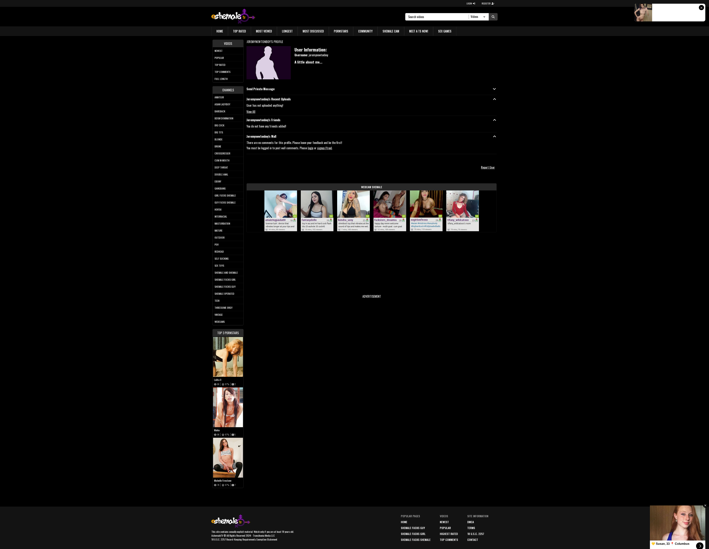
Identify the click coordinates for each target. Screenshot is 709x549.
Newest (218, 51)
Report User (488, 167)
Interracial (221, 216)
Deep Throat (221, 167)
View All (250, 111)
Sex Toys (219, 265)
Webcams (220, 321)
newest (444, 522)
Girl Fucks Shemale (225, 195)
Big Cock (219, 125)
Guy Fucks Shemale (225, 202)
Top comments (222, 72)
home (404, 522)
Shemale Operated (224, 293)
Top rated (220, 65)
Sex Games (444, 31)
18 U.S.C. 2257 (475, 534)
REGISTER (486, 3)
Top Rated (239, 31)
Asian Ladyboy (222, 104)
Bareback (220, 111)
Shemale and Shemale (226, 272)
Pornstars (341, 31)
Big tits (219, 132)
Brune (218, 146)
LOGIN (469, 3)
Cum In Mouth (222, 160)
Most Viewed (264, 31)
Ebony (218, 181)
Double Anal (221, 174)
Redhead (219, 251)
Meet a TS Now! (418, 31)
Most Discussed (313, 31)
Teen (217, 300)
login (310, 148)
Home (219, 31)
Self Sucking (222, 258)
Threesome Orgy (223, 307)
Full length (221, 79)
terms (471, 528)
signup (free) (324, 148)
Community (365, 31)
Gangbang (220, 188)
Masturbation (222, 223)
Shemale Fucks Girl (225, 279)
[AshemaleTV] (233, 17)
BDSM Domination (224, 118)
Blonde (218, 139)
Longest (287, 31)
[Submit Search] (493, 16)
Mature (218, 230)
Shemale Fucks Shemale (416, 540)
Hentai (218, 209)
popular (445, 528)
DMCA (470, 522)
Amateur (219, 97)
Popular (219, 58)
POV (217, 244)
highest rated (449, 534)
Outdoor (220, 237)
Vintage (219, 314)
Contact (472, 540)
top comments (449, 540)
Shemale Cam (391, 31)
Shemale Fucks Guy (225, 286)
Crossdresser (222, 153)
